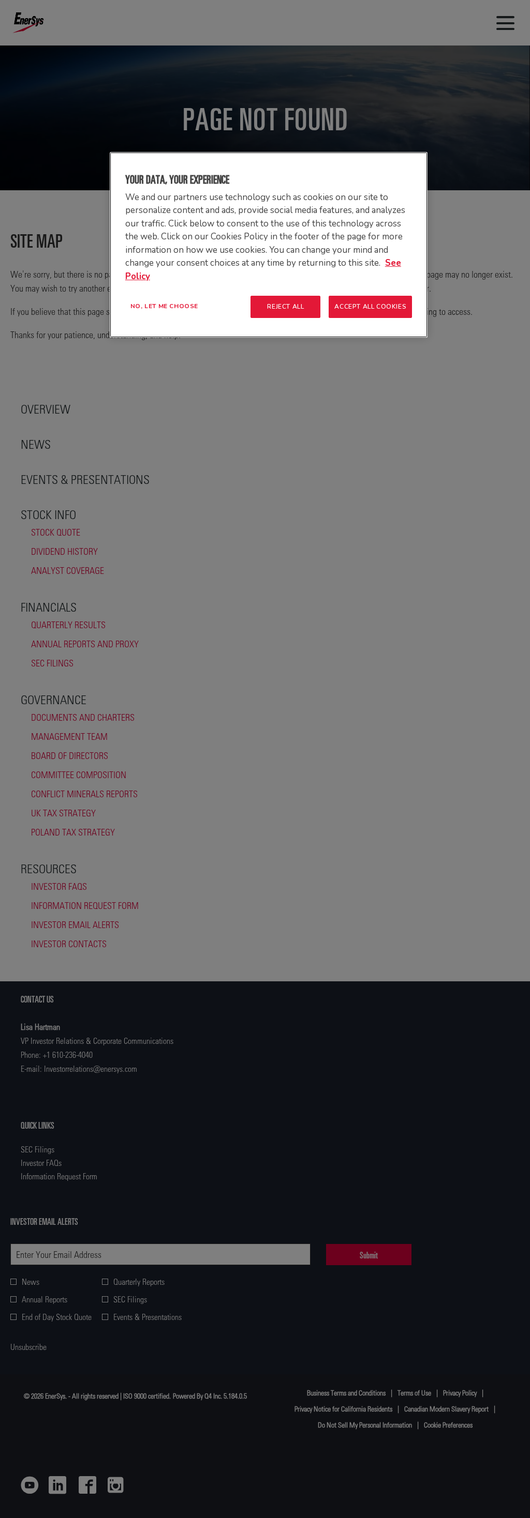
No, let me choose (164, 306)
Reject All (285, 306)
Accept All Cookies (370, 306)
